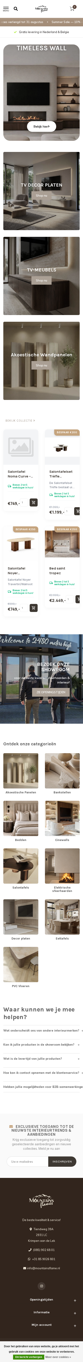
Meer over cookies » (58, 1357)
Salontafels (11, 850)
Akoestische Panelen (18, 755)
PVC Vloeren (12, 949)
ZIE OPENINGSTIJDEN (51, 692)
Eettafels (51, 901)
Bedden (8, 803)
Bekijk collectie (19, 420)
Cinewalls (51, 803)
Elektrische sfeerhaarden (62, 850)
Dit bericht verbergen (28, 1357)
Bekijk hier (41, 126)
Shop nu (41, 195)
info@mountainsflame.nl (43, 1268)
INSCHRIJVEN (62, 1161)
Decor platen (12, 901)
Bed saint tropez (57, 570)
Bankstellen (53, 755)
